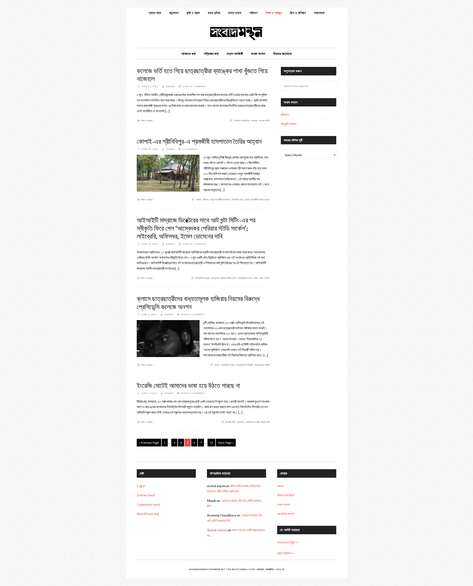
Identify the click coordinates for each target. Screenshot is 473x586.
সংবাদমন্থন (236, 33)
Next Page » (226, 442)
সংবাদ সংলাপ (283, 504)
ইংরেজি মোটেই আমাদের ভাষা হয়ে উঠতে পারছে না (188, 385)
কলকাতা (254, 120)
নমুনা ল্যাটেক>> (285, 553)
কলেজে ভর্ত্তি (264, 120)
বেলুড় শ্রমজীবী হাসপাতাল (220, 199)
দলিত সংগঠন (264, 278)
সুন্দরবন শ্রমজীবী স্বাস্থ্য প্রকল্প (257, 199)
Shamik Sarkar (217, 530)
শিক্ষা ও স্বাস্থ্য (147, 120)
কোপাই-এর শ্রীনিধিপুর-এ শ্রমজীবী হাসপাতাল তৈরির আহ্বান (199, 141)
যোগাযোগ (260, 569)
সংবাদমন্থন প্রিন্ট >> (288, 542)
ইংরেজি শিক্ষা (231, 422)
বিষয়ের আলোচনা (285, 495)
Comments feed (148, 504)
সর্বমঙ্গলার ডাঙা (237, 199)
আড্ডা (280, 486)
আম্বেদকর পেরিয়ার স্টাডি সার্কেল (223, 278)
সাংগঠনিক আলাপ (285, 514)
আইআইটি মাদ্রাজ (202, 278)
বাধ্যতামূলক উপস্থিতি (244, 365)
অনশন (217, 365)
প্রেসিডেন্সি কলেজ (228, 365)
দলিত (256, 278)
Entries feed (146, 495)
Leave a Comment (194, 86)
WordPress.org (148, 514)
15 (211, 442)
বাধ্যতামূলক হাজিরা (262, 365)
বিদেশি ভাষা (265, 422)
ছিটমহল (285, 115)
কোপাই (198, 199)
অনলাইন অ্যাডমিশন (242, 120)
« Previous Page (149, 442)
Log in (141, 486)
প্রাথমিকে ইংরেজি (252, 422)
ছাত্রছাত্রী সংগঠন (245, 278)
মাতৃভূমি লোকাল (288, 124)
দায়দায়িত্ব (270, 569)
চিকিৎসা (206, 199)
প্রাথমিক (240, 422)
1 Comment (190, 149)
